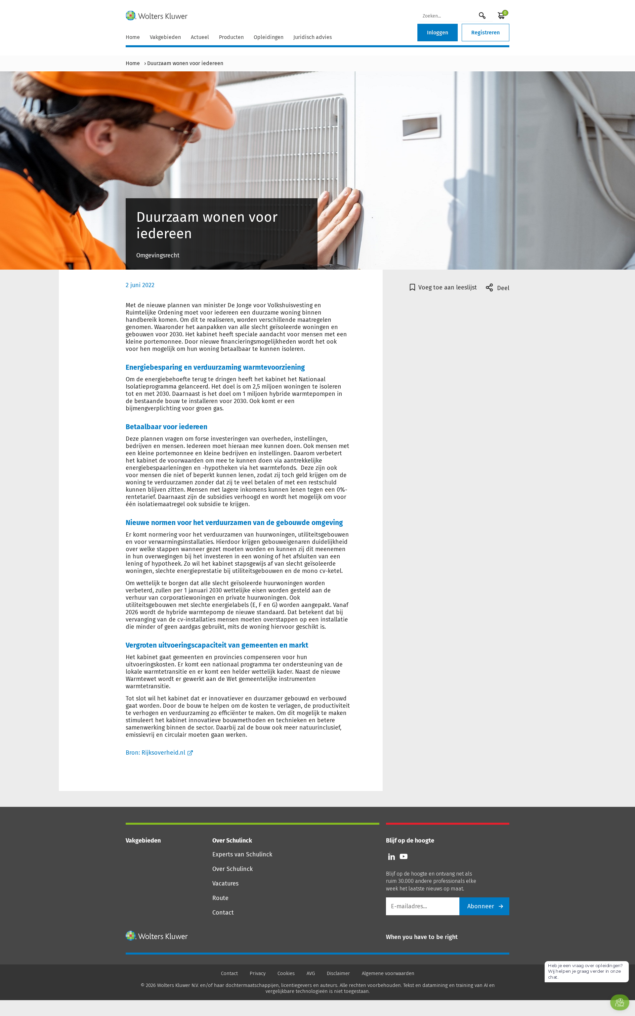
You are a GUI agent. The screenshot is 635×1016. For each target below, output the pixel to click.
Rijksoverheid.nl (163, 752)
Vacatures (225, 883)
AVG (311, 973)
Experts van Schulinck (242, 854)
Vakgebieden (165, 37)
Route (220, 898)
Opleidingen (268, 37)
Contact (223, 912)
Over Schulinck (232, 869)
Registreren (485, 32)
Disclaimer (338, 973)
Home (133, 37)
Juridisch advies (312, 37)
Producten (231, 37)
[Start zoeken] (482, 15)
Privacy (258, 973)
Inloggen (437, 32)
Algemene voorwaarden (388, 973)
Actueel (200, 37)
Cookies (286, 973)
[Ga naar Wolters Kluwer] (157, 936)
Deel (502, 288)
